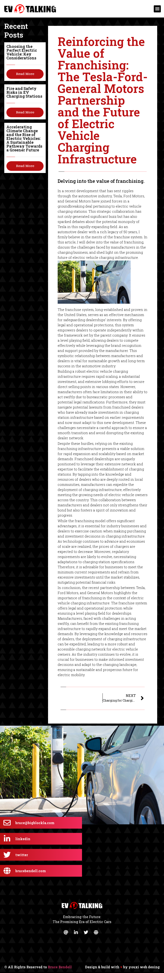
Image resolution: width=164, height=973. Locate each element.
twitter (21, 855)
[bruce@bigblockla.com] (7, 822)
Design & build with (122, 967)
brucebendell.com (30, 871)
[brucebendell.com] (7, 870)
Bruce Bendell (60, 967)
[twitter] (7, 854)
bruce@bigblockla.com (34, 823)
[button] (157, 8)
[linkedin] (7, 838)
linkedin (22, 839)
